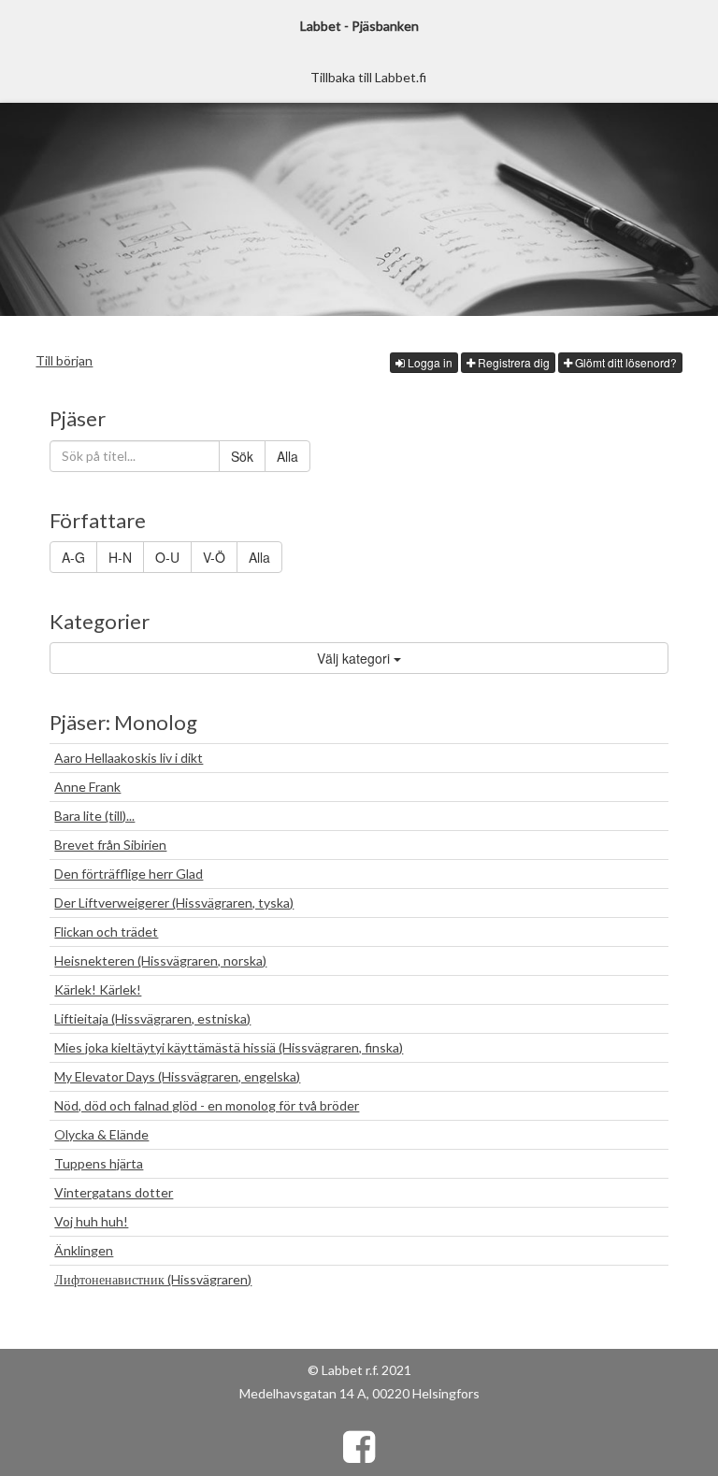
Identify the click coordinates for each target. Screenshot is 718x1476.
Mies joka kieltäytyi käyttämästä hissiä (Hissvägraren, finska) (228, 1047)
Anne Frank (87, 787)
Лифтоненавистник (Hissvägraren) (152, 1279)
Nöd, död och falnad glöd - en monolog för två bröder (206, 1105)
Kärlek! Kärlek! (97, 989)
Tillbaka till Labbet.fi (368, 77)
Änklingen (83, 1250)
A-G (73, 557)
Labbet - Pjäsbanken (359, 26)
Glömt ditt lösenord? (624, 362)
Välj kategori (355, 658)
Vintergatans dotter (113, 1192)
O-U (167, 557)
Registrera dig (512, 362)
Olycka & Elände (101, 1134)
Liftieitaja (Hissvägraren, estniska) (152, 1018)
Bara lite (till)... (94, 816)
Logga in (428, 362)
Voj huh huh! (91, 1221)
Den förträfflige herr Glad (128, 873)
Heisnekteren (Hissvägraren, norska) (160, 960)
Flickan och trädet (106, 931)
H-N (120, 557)
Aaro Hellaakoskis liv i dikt (128, 758)
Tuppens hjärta (98, 1163)
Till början (64, 360)
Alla (287, 456)
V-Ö (214, 557)
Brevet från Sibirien (110, 845)
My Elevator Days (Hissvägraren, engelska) (177, 1076)
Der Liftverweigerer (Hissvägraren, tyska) (174, 902)
